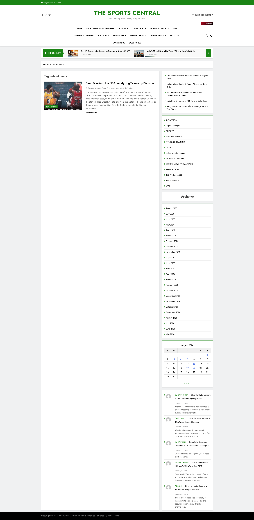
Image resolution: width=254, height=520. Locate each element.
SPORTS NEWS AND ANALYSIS (100, 28)
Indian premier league (175, 153)
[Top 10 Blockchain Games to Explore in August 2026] (73, 55)
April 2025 (170, 274)
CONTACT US (119, 43)
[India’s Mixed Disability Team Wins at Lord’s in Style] (139, 55)
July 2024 (170, 323)
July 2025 (170, 257)
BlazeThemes (113, 516)
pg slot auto (180, 442)
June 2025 (170, 263)
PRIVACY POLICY (158, 35)
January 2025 (172, 290)
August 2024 (171, 318)
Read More (90, 112)
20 (194, 368)
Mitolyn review (181, 462)
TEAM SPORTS (139, 28)
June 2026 (170, 219)
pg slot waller (181, 395)
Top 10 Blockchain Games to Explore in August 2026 (105, 51)
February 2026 (172, 241)
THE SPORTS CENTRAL (127, 13)
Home (79, 28)
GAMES (169, 147)
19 (187, 368)
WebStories (135, 43)
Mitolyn (178, 486)
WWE (175, 28)
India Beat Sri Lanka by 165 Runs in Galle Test (187, 101)
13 (194, 363)
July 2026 (170, 214)
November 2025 (173, 252)
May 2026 (170, 225)
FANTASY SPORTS (138, 35)
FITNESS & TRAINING (84, 35)
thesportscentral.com (97, 88)
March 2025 (171, 279)
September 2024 (173, 312)
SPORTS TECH (119, 35)
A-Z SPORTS (103, 35)
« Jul (186, 383)
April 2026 (170, 230)
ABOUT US (175, 35)
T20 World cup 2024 (174, 175)
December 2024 (173, 296)
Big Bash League (173, 126)
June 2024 (170, 329)
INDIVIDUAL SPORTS (159, 28)
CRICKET (122, 28)
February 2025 (172, 285)
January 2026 (172, 246)
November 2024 (173, 301)
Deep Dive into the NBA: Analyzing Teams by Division (120, 83)
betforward (180, 418)
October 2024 (172, 307)
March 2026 (171, 235)
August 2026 (171, 208)
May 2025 (170, 268)
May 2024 (170, 334)
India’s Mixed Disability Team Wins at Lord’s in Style (171, 51)
